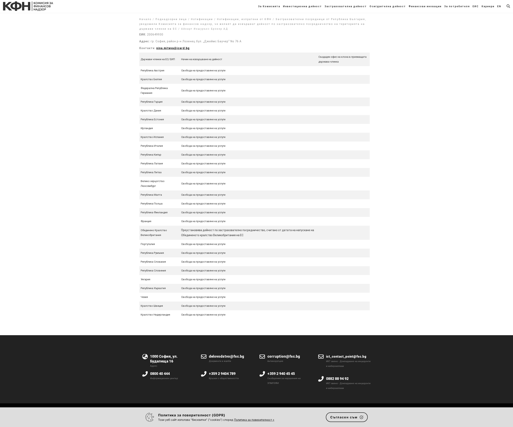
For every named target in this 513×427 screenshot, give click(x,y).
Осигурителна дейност (388, 6)
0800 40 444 (160, 373)
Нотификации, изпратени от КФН (244, 19)
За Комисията (269, 6)
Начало (145, 19)
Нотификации (202, 19)
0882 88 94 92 (337, 378)
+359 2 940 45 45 (281, 373)
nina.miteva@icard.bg (173, 48)
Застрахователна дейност (346, 6)
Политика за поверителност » (254, 419)
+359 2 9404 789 (222, 373)
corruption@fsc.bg (283, 356)
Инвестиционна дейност (302, 6)
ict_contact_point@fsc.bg (346, 356)
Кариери (488, 6)
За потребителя (457, 6)
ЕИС (476, 6)
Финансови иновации (425, 6)
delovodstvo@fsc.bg (226, 356)
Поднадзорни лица (171, 19)
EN (499, 6)
